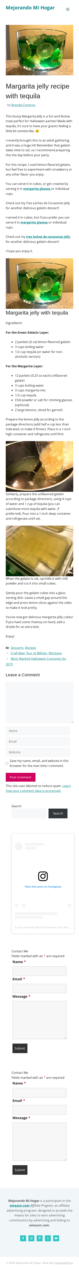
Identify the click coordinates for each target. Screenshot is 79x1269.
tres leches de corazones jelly (48, 237)
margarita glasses (37, 189)
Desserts (17, 648)
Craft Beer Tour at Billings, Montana (36, 653)
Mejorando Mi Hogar (30, 7)
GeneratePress (64, 1262)
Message (21, 996)
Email (18, 979)
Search (16, 806)
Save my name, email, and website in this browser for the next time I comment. (39, 763)
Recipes (30, 648)
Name (19, 961)
